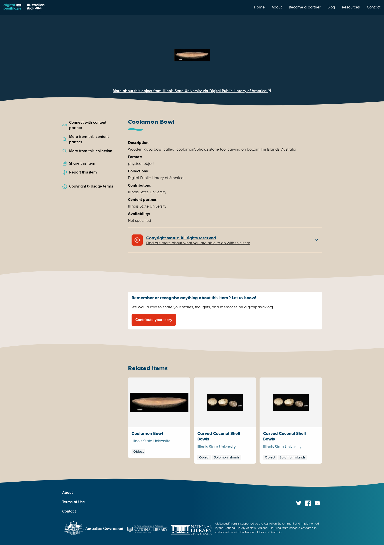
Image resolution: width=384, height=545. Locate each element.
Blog (331, 7)
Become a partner (304, 7)
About (277, 7)
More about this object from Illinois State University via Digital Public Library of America (190, 91)
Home (259, 7)
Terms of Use (73, 502)
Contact (373, 7)
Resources (351, 7)
